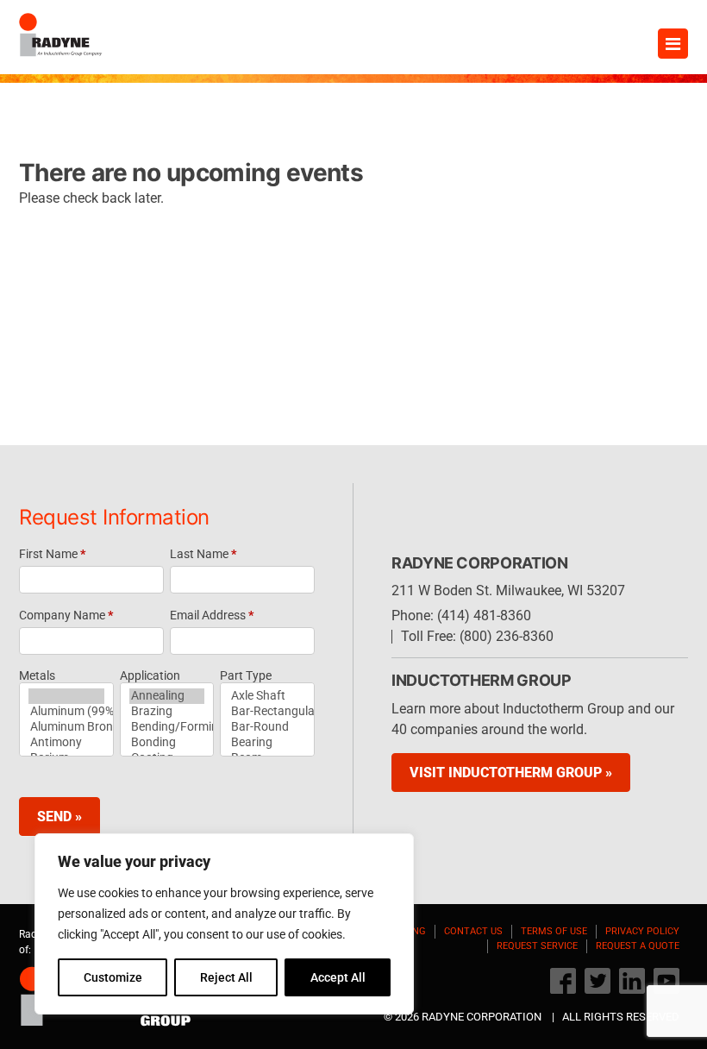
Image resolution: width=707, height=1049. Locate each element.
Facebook (563, 981)
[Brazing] (167, 711)
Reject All (226, 977)
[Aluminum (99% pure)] (66, 711)
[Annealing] (167, 696)
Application (150, 675)
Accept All (338, 977)
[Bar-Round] (267, 727)
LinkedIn (632, 981)
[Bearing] (267, 743)
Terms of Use (554, 931)
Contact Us (473, 931)
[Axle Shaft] (267, 696)
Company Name (66, 615)
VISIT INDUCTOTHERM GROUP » (511, 772)
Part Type (246, 675)
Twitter (597, 981)
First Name (52, 554)
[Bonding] (167, 743)
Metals (37, 675)
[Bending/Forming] (167, 727)
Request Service (537, 946)
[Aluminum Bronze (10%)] (66, 727)
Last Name (203, 554)
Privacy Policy (642, 931)
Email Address (211, 615)
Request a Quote (637, 946)
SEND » (59, 816)
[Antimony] (66, 743)
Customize (113, 977)
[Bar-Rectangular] (267, 711)
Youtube (666, 981)
